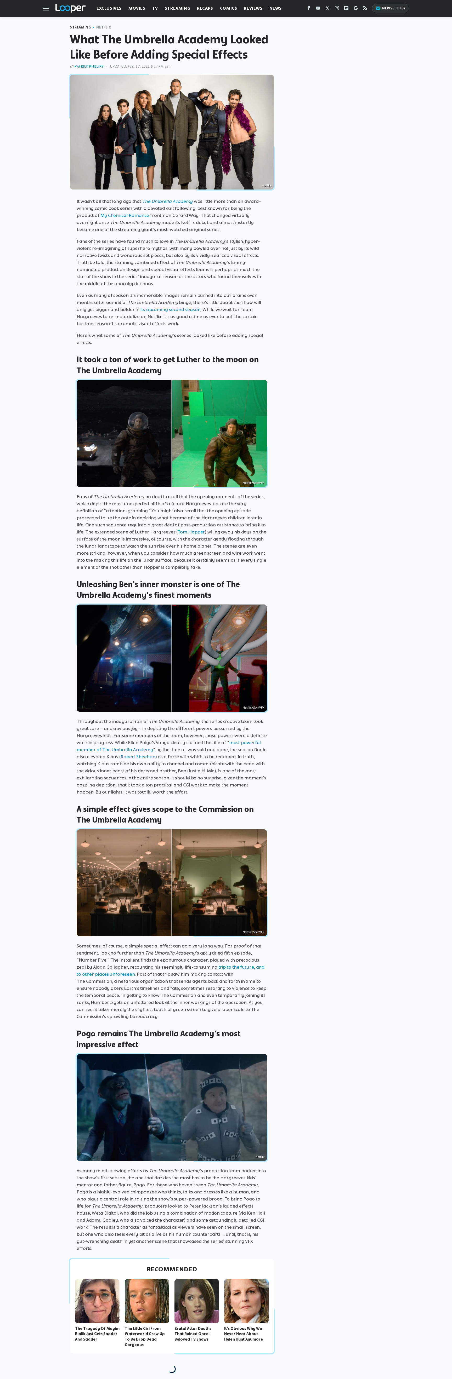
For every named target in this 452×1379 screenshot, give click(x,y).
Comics (228, 8)
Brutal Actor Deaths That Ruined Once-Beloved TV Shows (192, 1334)
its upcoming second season (170, 309)
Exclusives (109, 8)
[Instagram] (337, 9)
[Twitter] (327, 9)
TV (155, 8)
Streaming (177, 8)
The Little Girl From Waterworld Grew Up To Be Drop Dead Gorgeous (145, 1336)
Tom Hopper (191, 532)
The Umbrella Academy (167, 201)
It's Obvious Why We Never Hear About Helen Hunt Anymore (243, 1334)
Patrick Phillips (89, 66)
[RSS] (365, 9)
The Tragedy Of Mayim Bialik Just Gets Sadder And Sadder (97, 1334)
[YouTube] (318, 9)
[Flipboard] (346, 9)
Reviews (253, 8)
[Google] (355, 9)
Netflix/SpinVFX (253, 482)
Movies (136, 8)
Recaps (205, 8)
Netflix (103, 27)
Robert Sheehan (138, 757)
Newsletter (394, 8)
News (275, 8)
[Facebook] (308, 9)
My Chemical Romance (124, 215)
